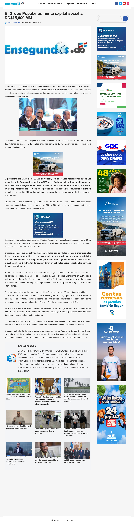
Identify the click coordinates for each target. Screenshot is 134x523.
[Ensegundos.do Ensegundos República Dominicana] (14, 3)
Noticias (41, 3)
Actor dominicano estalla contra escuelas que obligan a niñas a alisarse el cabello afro (47, 460)
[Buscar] (125, 18)
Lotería (93, 3)
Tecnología (82, 3)
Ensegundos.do (13, 23)
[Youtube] (124, 3)
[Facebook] (116, 3)
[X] (120, 3)
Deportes (70, 3)
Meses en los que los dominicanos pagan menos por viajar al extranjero (48, 431)
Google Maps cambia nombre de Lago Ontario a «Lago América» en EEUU (18, 396)
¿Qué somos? (67, 520)
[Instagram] (128, 3)
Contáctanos (53, 520)
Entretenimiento (55, 3)
